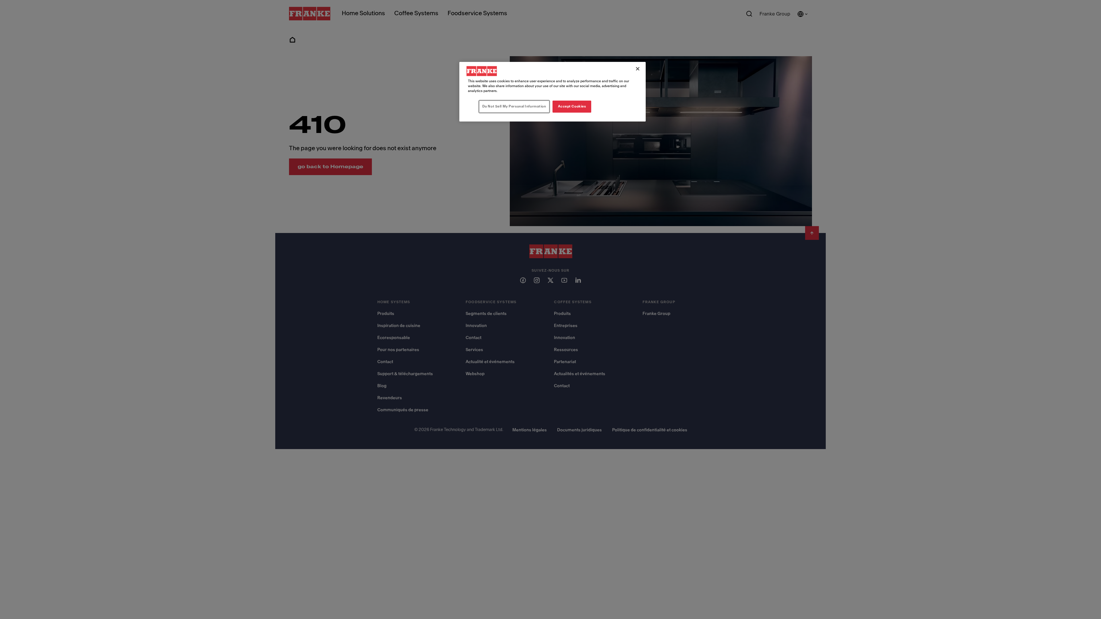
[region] (552, 92)
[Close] (637, 68)
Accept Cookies (572, 106)
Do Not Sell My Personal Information (514, 106)
